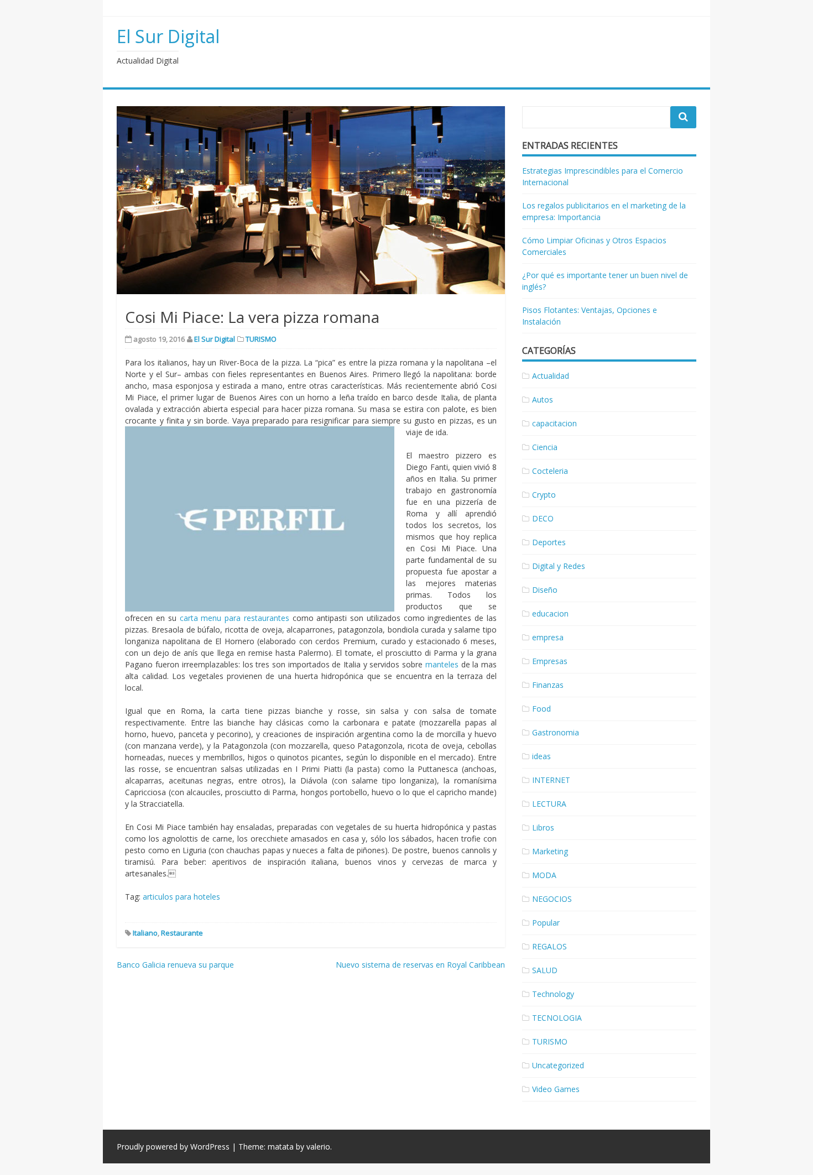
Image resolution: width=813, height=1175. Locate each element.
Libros (543, 827)
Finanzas (548, 685)
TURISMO (261, 339)
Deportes (549, 542)
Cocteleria (550, 471)
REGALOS (549, 946)
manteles (441, 664)
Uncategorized (558, 1065)
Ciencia (544, 447)
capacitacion (554, 423)
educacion (550, 613)
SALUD (544, 970)
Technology (553, 994)
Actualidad (550, 375)
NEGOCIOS (552, 899)
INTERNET (551, 780)
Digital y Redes (558, 566)
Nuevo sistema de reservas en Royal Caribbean (420, 964)
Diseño (544, 589)
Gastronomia (555, 732)
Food (541, 708)
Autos (542, 399)
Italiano (145, 933)
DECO (543, 518)
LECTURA (549, 803)
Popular (546, 922)
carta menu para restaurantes (234, 618)
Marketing (550, 851)
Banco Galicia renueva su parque (175, 964)
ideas (541, 756)
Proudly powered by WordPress (173, 1146)
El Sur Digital (168, 36)
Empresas (549, 661)
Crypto (544, 494)
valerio (318, 1146)
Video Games (556, 1089)
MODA (544, 875)
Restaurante (182, 933)
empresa (548, 637)
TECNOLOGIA (557, 1017)
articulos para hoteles (181, 896)
